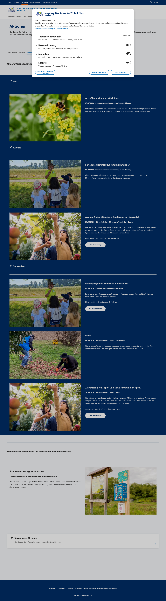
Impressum (61, 28)
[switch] (128, 45)
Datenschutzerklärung (44, 28)
